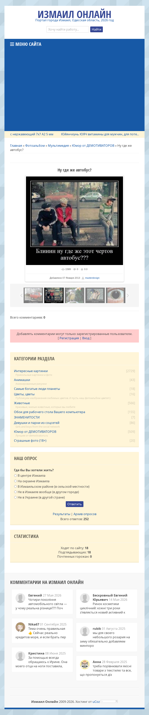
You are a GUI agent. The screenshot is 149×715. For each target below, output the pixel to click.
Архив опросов (85, 514)
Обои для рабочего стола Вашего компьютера (49, 412)
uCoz (96, 702)
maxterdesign (92, 278)
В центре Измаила (31, 475)
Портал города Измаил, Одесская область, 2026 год (74, 20)
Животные (22, 403)
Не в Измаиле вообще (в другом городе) (48, 492)
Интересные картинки (31, 371)
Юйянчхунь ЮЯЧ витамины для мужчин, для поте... (92, 134)
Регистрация (69, 338)
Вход (85, 338)
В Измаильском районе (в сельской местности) (53, 486)
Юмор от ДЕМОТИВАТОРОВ (93, 145)
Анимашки (22, 380)
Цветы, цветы (24, 394)
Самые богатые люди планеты (37, 389)
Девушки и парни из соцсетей (36, 423)
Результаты (61, 514)
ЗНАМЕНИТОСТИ (27, 417)
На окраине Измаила (33, 481)
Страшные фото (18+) (30, 440)
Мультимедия (58, 145)
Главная (16, 145)
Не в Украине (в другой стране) (41, 497)
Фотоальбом (35, 145)
